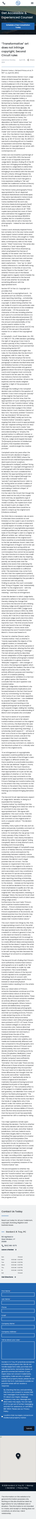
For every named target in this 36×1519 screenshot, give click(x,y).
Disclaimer (11, 1488)
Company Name (8, 1323)
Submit (29, 1428)
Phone (4, 1307)
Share (32, 60)
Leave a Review (8, 1250)
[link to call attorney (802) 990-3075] (4, 3)
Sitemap (30, 1485)
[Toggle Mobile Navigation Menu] (32, 3)
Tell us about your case (11, 1340)
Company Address (9, 1332)
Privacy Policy (23, 1488)
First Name (6, 1291)
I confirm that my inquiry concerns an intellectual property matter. (18, 1416)
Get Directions (7, 1277)
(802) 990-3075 (10, 1245)
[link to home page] (18, 3)
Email (4, 1315)
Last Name (6, 1299)
